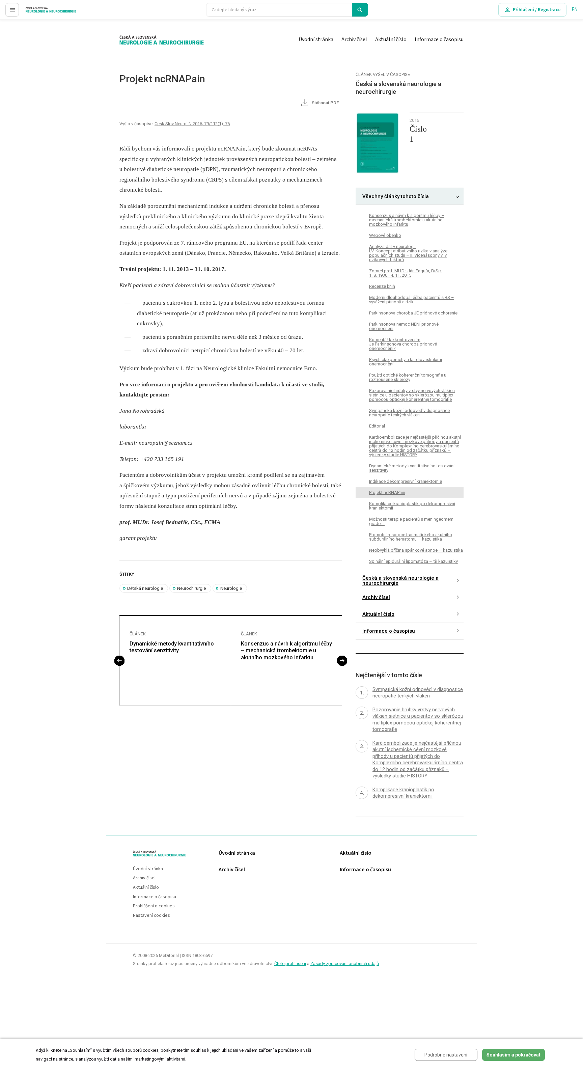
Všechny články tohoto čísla (395, 196)
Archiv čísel (354, 39)
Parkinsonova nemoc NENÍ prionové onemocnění (404, 326)
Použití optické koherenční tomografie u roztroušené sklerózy (407, 377)
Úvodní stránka (316, 39)
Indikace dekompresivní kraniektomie (405, 481)
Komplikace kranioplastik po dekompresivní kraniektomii (412, 506)
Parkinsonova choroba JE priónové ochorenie (413, 312)
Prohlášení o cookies (154, 906)
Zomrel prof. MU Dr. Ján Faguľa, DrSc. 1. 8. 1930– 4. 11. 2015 (405, 273)
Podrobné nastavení (445, 1055)
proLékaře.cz (39, 13)
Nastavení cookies (151, 915)
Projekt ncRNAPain (387, 492)
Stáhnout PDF (325, 102)
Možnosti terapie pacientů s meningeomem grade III (411, 521)
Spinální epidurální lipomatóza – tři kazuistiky (413, 561)
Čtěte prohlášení (290, 963)
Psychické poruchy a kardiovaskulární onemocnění (405, 361)
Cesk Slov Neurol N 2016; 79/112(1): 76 (192, 123)
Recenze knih (382, 286)
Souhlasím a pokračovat (513, 1055)
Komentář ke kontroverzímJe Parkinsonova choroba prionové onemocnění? (403, 344)
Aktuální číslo (391, 39)
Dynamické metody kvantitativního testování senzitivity (172, 647)
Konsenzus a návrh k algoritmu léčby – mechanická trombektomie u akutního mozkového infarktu (286, 650)
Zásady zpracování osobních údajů (344, 963)
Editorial (377, 426)
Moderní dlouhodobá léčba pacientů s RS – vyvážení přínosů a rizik (411, 299)
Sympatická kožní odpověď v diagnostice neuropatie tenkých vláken (409, 412)
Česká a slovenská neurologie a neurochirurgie (400, 580)
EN (575, 9)
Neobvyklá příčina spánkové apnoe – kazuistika (416, 550)
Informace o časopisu (439, 39)
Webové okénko (385, 235)
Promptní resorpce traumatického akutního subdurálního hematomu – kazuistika (410, 537)
